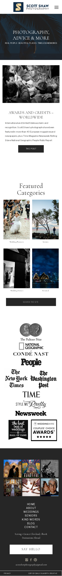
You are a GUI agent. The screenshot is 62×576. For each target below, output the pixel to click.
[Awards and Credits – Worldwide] (30, 84)
